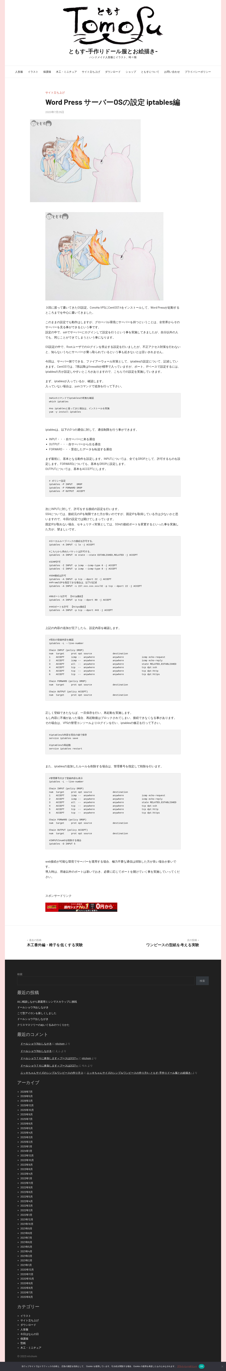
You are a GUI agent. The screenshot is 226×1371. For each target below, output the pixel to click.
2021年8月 (26, 1232)
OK (201, 1366)
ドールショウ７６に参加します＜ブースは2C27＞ (49, 1058)
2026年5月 (26, 1096)
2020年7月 (26, 1292)
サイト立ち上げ (91, 71)
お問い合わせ (172, 71)
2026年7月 (26, 1091)
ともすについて (150, 71)
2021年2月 (26, 1260)
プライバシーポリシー (198, 71)
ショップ (131, 71)
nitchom (60, 1043)
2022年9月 (26, 1187)
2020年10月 (27, 1278)
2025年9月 (26, 1114)
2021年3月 (26, 1255)
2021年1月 (26, 1264)
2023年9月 (26, 1164)
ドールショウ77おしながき (32, 1018)
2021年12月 (26, 1219)
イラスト (33, 71)
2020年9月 (26, 1283)
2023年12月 (27, 1155)
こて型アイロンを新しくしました (36, 1013)
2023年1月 (26, 1178)
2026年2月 (26, 1100)
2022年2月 (26, 1210)
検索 (19, 974)
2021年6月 (26, 1242)
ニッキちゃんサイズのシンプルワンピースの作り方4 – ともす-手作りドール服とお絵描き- (139, 1072)
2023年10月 (27, 1159)
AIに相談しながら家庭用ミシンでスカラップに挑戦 (47, 1001)
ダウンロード (113, 71)
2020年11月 (26, 1274)
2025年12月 (27, 1105)
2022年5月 (26, 1196)
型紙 (23, 1342)
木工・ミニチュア (66, 71)
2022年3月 (26, 1205)
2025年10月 (27, 1109)
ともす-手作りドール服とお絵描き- (113, 51)
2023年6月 (26, 1169)
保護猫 (47, 71)
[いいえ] (222, 1366)
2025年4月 (26, 1132)
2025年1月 (26, 1146)
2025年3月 (26, 1137)
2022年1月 (26, 1214)
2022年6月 (26, 1191)
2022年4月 (26, 1201)
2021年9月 (26, 1228)
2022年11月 (26, 1182)
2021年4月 (26, 1251)
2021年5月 (26, 1246)
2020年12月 (27, 1269)
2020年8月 (26, 1287)
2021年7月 (26, 1237)
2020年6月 (26, 1296)
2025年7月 (26, 1118)
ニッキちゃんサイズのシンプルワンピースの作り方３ (51, 1072)
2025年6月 (26, 1123)
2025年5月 (26, 1128)
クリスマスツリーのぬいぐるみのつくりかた (43, 1024)
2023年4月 (26, 1173)
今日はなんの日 (29, 1333)
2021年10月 (26, 1223)
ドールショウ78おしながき (33, 1007)
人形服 (19, 71)
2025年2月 (26, 1141)
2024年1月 (26, 1150)
